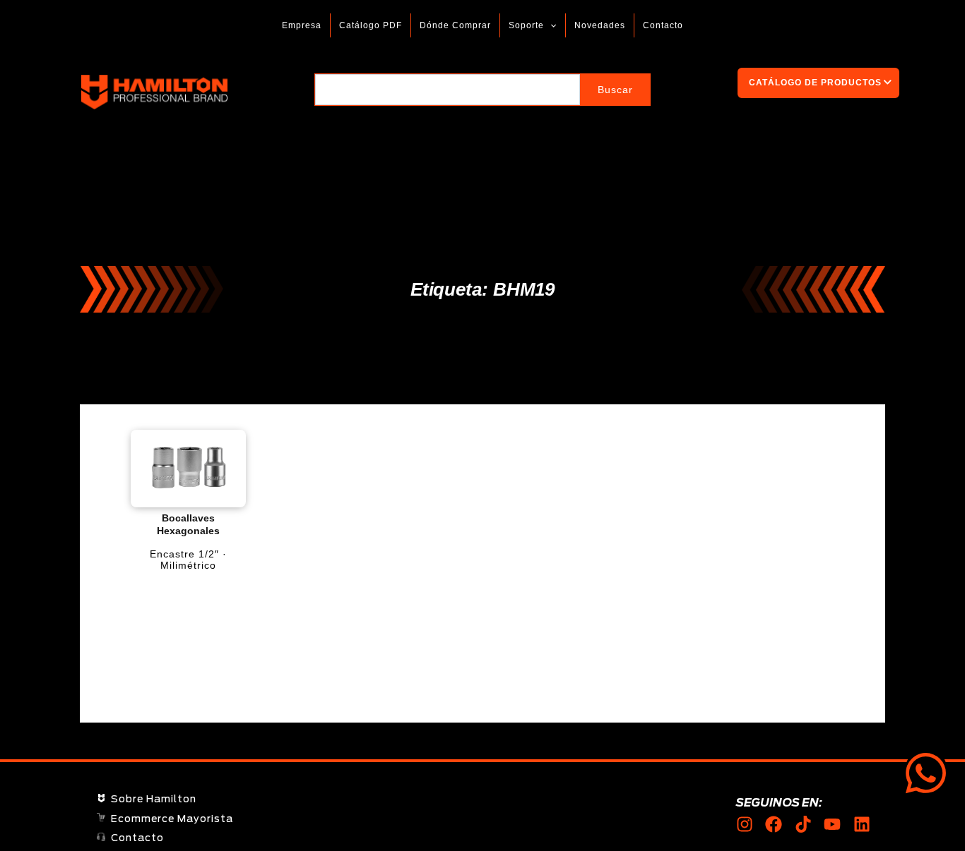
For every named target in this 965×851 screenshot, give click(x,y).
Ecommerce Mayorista (172, 819)
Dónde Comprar (455, 25)
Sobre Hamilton (153, 799)
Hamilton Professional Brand (268, 92)
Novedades (599, 25)
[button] (550, 25)
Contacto (663, 25)
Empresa (301, 25)
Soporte (526, 25)
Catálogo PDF (370, 25)
